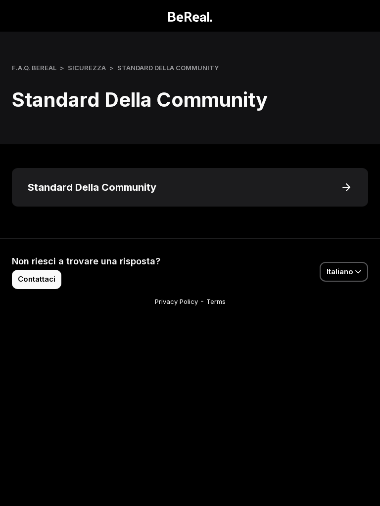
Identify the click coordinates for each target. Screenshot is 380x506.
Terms (216, 301)
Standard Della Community (168, 68)
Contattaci (36, 279)
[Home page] (190, 16)
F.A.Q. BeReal (34, 68)
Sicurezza (87, 68)
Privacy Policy (176, 301)
